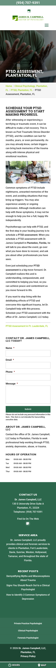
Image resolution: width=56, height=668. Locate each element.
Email (10, 359)
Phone (10, 371)
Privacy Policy (28, 656)
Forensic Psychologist (28, 638)
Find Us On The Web (28, 518)
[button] (46, 25)
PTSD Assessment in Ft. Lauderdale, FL (27, 326)
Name (10, 348)
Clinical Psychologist (28, 630)
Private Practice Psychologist (28, 623)
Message (12, 383)
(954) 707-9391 (28, 3)
